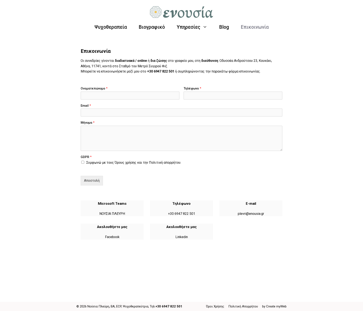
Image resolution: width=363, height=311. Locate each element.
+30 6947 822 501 (160, 71)
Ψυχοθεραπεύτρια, (136, 306)
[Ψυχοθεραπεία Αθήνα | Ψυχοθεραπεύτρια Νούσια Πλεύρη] (181, 12)
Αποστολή (92, 181)
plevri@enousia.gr (251, 214)
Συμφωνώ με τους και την (133, 163)
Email (86, 106)
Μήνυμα (88, 122)
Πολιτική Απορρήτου (243, 306)
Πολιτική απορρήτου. (165, 163)
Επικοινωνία (255, 27)
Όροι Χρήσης (215, 306)
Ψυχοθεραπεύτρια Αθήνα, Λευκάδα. (107, 265)
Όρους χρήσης (125, 163)
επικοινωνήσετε (113, 71)
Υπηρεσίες (188, 27)
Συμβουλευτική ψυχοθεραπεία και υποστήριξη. (217, 265)
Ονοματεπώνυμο (94, 88)
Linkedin (181, 237)
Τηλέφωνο (192, 88)
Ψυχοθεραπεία (111, 27)
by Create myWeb (274, 306)
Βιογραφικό (152, 27)
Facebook (112, 237)
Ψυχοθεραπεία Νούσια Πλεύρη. (157, 265)
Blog (224, 27)
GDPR (86, 157)
